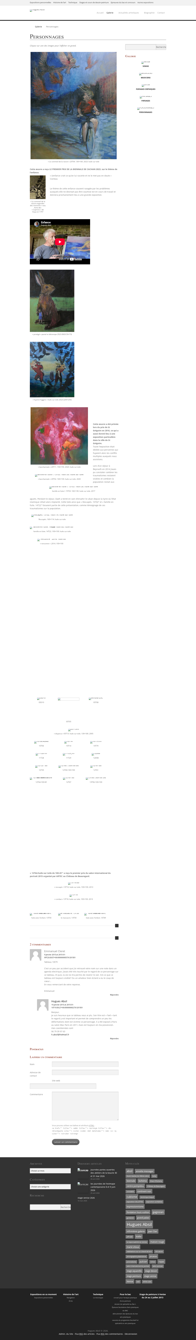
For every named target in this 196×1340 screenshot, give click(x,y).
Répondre (114, 995)
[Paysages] (146, 96)
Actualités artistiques (129, 12)
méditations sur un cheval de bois (139, 1251)
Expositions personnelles (40, 3)
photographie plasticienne (136, 1257)
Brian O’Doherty (156, 1181)
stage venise (150, 1276)
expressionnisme (135, 1206)
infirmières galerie (136, 1231)
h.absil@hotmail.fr (60, 1034)
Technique (72, 3)
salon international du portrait (138, 1266)
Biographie (149, 12)
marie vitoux (133, 1246)
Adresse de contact (35, 1074)
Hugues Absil (59, 1001)
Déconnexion (131, 1334)
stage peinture (134, 1276)
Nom (32, 1064)
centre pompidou (135, 1186)
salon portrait (158, 1266)
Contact (161, 12)
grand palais (143, 1217)
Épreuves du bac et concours (123, 3)
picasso (153, 1256)
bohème (143, 1180)
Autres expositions (145, 3)
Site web (56, 1080)
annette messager (144, 1171)
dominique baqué (147, 1197)
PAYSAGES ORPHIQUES (145, 89)
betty (154, 1176)
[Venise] (145, 61)
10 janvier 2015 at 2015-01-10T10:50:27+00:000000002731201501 (67, 1006)
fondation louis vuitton (138, 1212)
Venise (130, 1281)
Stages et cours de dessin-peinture (94, 3)
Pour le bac (125, 1294)
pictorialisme (131, 1262)
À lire (71, 1301)
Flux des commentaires (109, 1334)
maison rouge (157, 1241)
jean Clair (152, 1231)
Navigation (71, 1298)
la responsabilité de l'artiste (137, 1242)
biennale (131, 1180)
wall (138, 1282)
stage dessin (151, 1270)
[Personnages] (145, 107)
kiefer (138, 1236)
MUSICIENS (146, 77)
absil (129, 1171)
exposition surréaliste (154, 1202)
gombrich (130, 1218)
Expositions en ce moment (43, 1294)
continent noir (144, 1191)
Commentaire (36, 1094)
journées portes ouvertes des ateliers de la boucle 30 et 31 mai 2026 (104, 1172)
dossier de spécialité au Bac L (125, 1304)
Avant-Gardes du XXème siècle (138, 1176)
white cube (147, 1282)
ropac (161, 1261)
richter (152, 1262)
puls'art (143, 1261)
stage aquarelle (134, 1270)
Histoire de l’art (59, 3)
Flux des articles (85, 1334)
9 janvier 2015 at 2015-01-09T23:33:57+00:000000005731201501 (60, 956)
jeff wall (129, 1237)
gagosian (158, 1212)
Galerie (109, 12)
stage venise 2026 (86, 1197)
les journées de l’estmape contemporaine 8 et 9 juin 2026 (103, 1187)
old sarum (159, 1251)
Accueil (100, 12)
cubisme (132, 1196)
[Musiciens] (145, 73)
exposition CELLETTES (135, 1202)
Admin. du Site (66, 1334)
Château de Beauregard (156, 1186)
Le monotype (98, 1298)
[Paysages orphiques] (146, 84)
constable (130, 1192)
